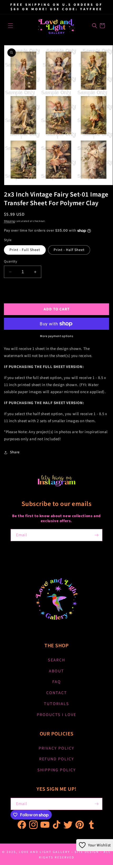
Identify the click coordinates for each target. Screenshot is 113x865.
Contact (56, 693)
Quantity (10, 261)
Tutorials (56, 704)
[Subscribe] (96, 535)
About (56, 671)
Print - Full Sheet (24, 250)
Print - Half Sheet (69, 250)
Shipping (9, 221)
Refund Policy (56, 759)
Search (56, 660)
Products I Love (56, 715)
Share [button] (15, 452)
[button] (10, 25)
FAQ (56, 682)
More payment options (56, 336)
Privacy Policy (56, 748)
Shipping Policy (56, 770)
